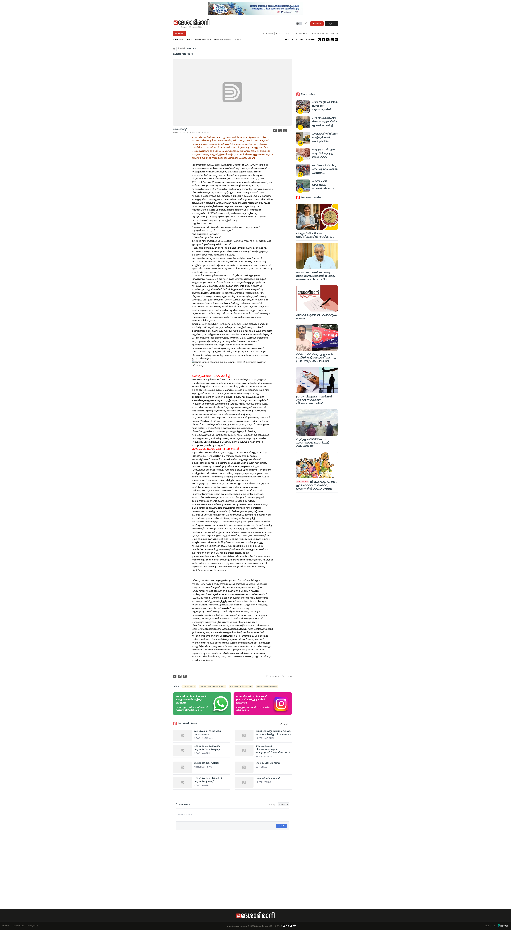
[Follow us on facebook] (324, 40)
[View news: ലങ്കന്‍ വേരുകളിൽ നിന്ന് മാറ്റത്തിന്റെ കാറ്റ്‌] (182, 782)
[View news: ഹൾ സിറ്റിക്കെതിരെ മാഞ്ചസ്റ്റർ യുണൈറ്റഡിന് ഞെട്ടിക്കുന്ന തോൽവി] (303, 106)
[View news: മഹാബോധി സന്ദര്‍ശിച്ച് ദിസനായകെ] (182, 735)
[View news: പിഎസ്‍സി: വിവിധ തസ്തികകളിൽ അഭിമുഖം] (317, 217)
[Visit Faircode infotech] (503, 925)
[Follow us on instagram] (319, 40)
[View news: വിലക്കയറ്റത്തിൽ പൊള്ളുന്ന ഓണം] (317, 298)
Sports (288, 33)
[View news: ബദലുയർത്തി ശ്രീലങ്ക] (182, 767)
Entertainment (301, 33)
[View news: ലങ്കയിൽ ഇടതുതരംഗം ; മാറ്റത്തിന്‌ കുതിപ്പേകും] (182, 750)
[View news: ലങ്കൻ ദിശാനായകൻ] (244, 782)
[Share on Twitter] (280, 130)
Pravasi (334, 33)
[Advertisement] (232, 867)
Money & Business (319, 33)
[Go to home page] (191, 22)
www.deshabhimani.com (237, 926)
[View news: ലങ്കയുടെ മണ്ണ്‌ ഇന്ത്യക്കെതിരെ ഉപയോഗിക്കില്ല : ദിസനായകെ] (244, 735)
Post (281, 825)
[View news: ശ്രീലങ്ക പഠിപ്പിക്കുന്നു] (244, 767)
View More (285, 724)
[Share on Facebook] (275, 130)
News (278, 33)
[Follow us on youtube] (336, 40)
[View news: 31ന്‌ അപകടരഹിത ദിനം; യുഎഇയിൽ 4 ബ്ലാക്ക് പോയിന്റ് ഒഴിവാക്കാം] (303, 122)
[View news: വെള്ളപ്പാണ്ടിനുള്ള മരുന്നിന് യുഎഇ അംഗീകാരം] (303, 154)
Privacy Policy (32, 926)
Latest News (267, 33)
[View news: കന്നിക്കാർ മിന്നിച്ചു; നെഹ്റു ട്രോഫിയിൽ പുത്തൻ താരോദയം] (303, 170)
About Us (5, 926)
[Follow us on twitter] (328, 40)
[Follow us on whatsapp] (332, 40)
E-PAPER (317, 23)
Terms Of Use (18, 926)
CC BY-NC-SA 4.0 (275, 926)
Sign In (331, 23)
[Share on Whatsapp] (285, 130)
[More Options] (290, 130)
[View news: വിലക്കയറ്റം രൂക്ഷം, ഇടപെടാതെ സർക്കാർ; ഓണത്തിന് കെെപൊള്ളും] (317, 465)
